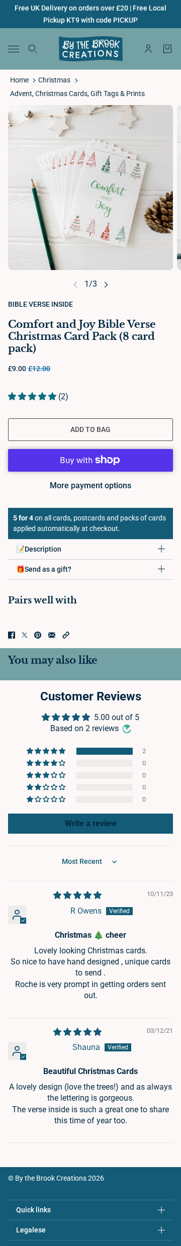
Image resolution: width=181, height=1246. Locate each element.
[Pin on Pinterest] (37, 635)
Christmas (54, 80)
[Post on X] (24, 635)
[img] (77, 895)
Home (19, 80)
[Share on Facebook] (11, 635)
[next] (106, 284)
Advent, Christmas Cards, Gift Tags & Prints (77, 94)
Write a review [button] (91, 823)
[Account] (148, 48)
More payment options (90, 485)
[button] (33, 396)
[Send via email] (51, 635)
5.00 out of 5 (116, 717)
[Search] (32, 48)
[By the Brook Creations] (91, 48)
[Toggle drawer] (13, 49)
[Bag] (167, 48)
